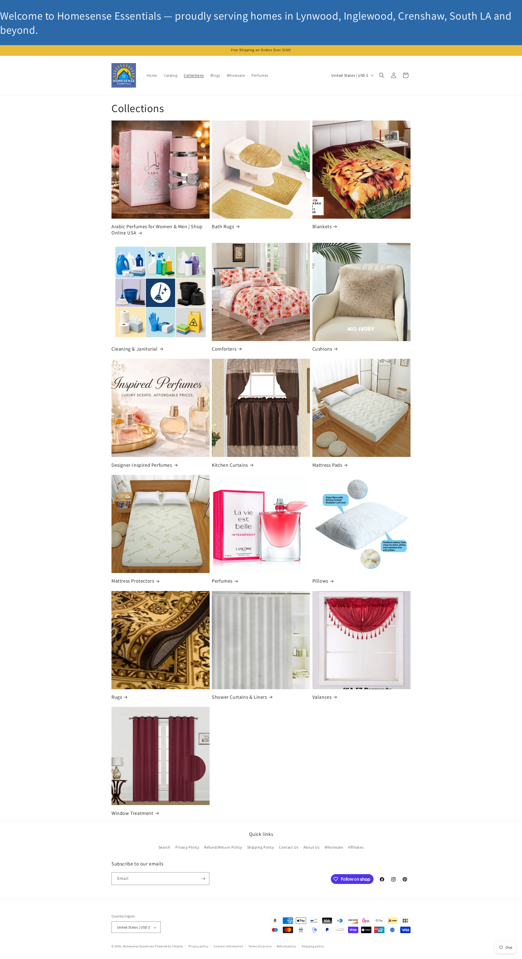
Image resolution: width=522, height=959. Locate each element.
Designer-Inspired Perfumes (141, 465)
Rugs (116, 697)
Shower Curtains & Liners (239, 697)
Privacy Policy (187, 847)
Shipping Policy (260, 847)
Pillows (320, 581)
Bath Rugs (223, 226)
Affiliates (355, 847)
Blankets (322, 226)
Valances (322, 697)
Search (164, 847)
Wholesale (334, 847)
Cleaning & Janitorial (134, 349)
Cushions (322, 349)
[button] (382, 75)
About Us (311, 847)
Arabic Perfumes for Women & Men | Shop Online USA (157, 229)
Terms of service (259, 946)
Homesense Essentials (138, 946)
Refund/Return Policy (223, 847)
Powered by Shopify (169, 946)
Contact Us (288, 847)
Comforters (224, 349)
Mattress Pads (327, 465)
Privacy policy (198, 946)
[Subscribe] (203, 878)
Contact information (228, 946)
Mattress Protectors (132, 581)
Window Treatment (132, 813)
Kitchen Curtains (230, 465)
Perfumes (222, 581)
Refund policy (286, 946)
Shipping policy (313, 946)
